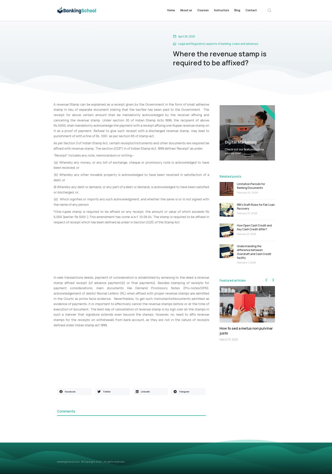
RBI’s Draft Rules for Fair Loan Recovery (256, 206)
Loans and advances (245, 44)
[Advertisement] (131, 250)
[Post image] (226, 189)
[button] (74, 391)
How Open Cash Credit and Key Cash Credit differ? (254, 227)
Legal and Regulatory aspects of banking (204, 44)
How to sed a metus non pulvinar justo (246, 330)
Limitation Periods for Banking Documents (251, 186)
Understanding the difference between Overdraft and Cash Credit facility (254, 252)
